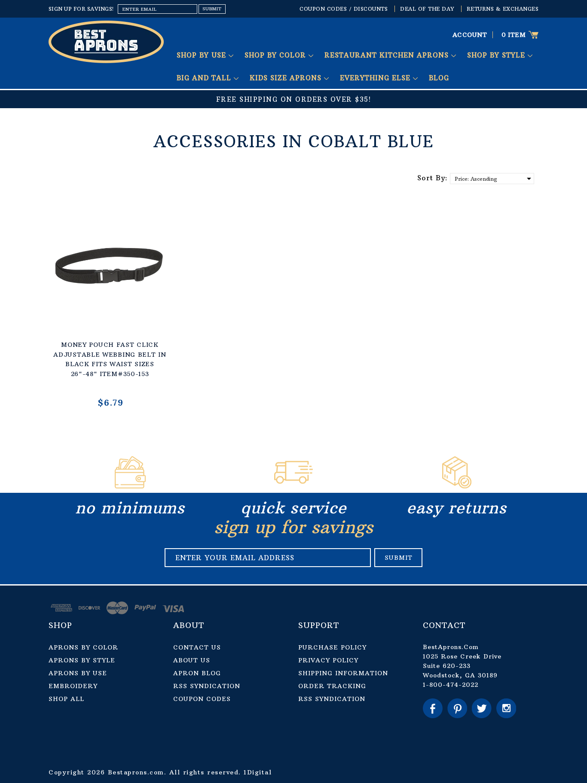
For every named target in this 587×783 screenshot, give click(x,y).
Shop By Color (277, 55)
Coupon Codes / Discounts (344, 9)
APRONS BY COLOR (83, 647)
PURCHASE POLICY (332, 647)
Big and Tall (205, 78)
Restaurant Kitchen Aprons (387, 55)
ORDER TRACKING (332, 686)
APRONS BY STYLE (82, 660)
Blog (439, 78)
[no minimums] (130, 486)
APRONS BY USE (78, 673)
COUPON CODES (202, 699)
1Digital (258, 772)
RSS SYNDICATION (206, 686)
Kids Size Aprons (287, 78)
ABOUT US (191, 660)
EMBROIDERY (73, 686)
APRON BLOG (197, 673)
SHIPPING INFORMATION (343, 673)
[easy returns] (456, 486)
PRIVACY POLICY (328, 660)
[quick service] (293, 486)
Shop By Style (497, 55)
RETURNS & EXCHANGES (503, 9)
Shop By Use (203, 55)
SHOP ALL (66, 699)
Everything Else (376, 78)
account (469, 35)
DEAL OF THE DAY (427, 9)
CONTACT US (197, 647)
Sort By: (432, 177)
